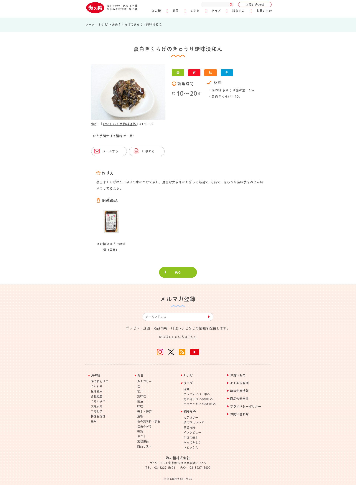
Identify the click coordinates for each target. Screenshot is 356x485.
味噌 (140, 406)
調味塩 (141, 396)
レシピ (195, 10)
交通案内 (97, 406)
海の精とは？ (99, 381)
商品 (175, 10)
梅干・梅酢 (144, 411)
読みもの (238, 10)
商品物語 (189, 427)
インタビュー (192, 432)
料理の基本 (191, 437)
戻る (178, 272)
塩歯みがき (144, 426)
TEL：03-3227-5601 (160, 467)
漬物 (140, 416)
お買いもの (264, 10)
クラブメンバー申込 (197, 394)
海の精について (194, 422)
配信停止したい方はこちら (178, 336)
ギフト (141, 436)
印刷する (148, 151)
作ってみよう (192, 442)
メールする (110, 151)
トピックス (191, 447)
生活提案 (97, 391)
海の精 (156, 10)
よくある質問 (239, 383)
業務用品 (143, 441)
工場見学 (97, 411)
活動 (186, 389)
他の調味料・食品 (149, 421)
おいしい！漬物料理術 (119, 124)
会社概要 (97, 396)
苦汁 (140, 391)
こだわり (97, 386)
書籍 (140, 431)
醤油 (140, 401)
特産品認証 (98, 416)
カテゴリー (144, 381)
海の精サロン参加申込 (198, 399)
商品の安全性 (239, 398)
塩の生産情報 (239, 391)
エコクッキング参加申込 (200, 404)
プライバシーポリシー (245, 406)
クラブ (216, 10)
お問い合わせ (255, 4)
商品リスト (144, 446)
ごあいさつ (98, 401)
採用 (94, 421)
